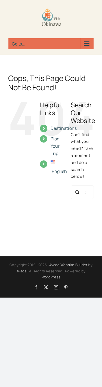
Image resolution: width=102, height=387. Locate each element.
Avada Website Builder (68, 264)
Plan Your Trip (55, 146)
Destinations (64, 128)
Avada (22, 271)
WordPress (51, 277)
